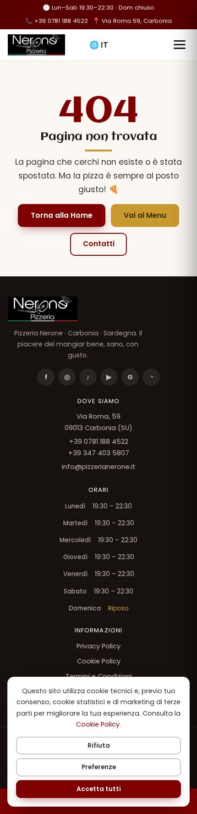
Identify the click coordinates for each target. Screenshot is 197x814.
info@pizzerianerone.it (99, 466)
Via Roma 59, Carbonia (132, 20)
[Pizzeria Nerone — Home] (36, 44)
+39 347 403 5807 (98, 453)
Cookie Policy (98, 661)
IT (98, 44)
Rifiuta (99, 745)
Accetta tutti (99, 789)
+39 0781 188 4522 (56, 20)
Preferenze (99, 767)
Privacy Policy (98, 646)
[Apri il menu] (179, 45)
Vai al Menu (145, 215)
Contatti (99, 243)
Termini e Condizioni (99, 676)
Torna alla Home (62, 215)
